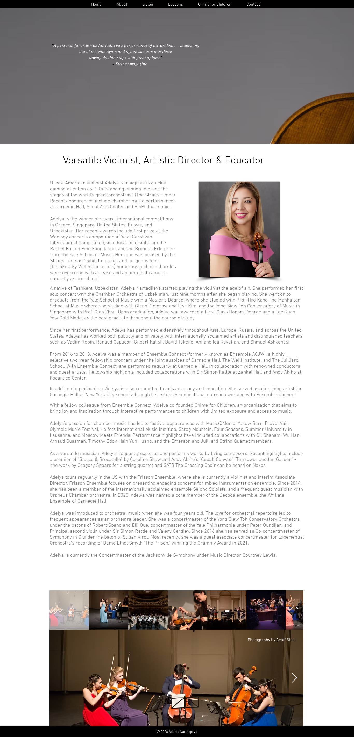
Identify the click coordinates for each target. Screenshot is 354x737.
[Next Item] (295, 678)
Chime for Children (215, 406)
